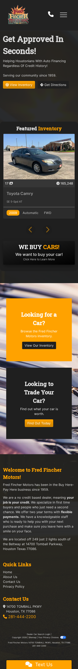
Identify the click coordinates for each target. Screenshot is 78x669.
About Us (10, 577)
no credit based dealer (34, 497)
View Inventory (20, 85)
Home (7, 572)
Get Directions (54, 85)
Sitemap (32, 637)
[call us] (50, 14)
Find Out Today (39, 423)
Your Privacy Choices (48, 637)
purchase (10, 526)
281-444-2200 (22, 616)
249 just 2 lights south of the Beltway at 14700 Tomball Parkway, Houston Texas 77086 (36, 544)
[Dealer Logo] (18, 14)
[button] (63, 15)
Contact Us (11, 582)
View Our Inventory (39, 345)
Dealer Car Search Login (38, 634)
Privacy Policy (13, 586)
